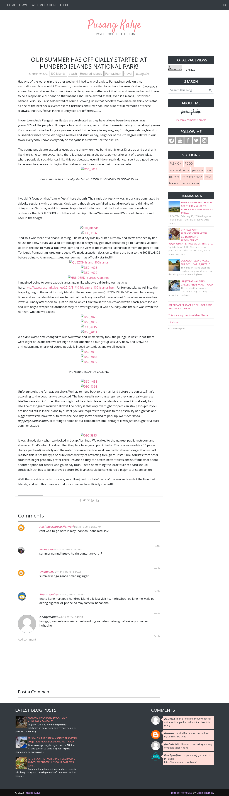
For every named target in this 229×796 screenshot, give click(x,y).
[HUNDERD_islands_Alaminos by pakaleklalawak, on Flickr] (89, 277)
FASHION (175, 164)
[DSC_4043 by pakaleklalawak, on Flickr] (89, 357)
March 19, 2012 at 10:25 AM (68, 549)
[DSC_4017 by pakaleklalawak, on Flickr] (89, 322)
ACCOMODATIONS (44, 5)
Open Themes (204, 792)
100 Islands (58, 74)
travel (128, 74)
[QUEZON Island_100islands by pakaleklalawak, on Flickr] (89, 262)
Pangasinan (113, 74)
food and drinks (179, 170)
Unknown (46, 572)
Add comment (27, 639)
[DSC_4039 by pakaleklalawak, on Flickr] (89, 362)
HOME (11, 5)
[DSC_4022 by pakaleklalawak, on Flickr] (89, 317)
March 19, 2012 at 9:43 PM (69, 617)
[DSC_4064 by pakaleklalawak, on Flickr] (89, 386)
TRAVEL (24, 5)
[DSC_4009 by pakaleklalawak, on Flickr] (89, 169)
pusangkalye (191, 112)
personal (197, 170)
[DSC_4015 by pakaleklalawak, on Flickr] (89, 327)
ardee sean (46, 549)
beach (73, 74)
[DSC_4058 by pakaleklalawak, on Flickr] (89, 381)
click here (174, 322)
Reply (157, 545)
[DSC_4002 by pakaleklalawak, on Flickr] (89, 272)
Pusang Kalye (114, 25)
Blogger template (181, 792)
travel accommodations (184, 183)
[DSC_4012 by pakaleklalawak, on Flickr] (89, 351)
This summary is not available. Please (188, 315)
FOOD (64, 5)
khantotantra (48, 594)
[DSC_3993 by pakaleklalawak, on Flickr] (89, 435)
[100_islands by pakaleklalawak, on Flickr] (89, 228)
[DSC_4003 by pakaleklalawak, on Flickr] (89, 267)
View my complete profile (191, 120)
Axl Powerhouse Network (56, 527)
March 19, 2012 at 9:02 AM (87, 526)
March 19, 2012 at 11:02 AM (67, 572)
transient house (192, 177)
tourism (174, 177)
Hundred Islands (91, 74)
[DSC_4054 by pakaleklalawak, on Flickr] (89, 332)
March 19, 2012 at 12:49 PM (71, 594)
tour (209, 170)
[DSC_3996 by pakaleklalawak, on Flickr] (89, 233)
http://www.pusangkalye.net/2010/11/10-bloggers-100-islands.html (70, 287)
